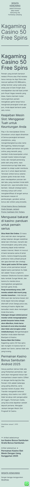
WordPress (5, 480)
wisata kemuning (10, 473)
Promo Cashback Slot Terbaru (13, 212)
